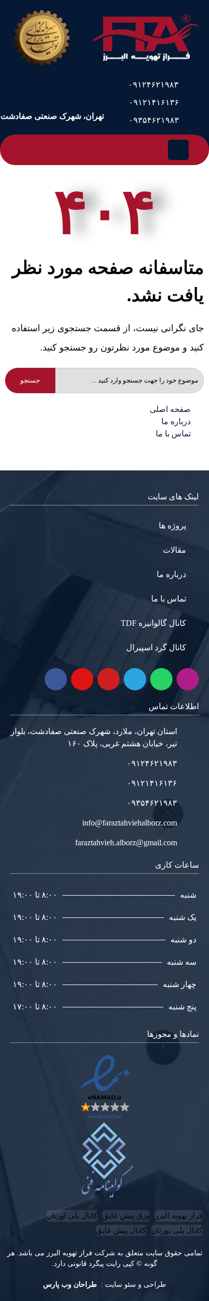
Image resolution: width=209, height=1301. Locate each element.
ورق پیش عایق (126, 1216)
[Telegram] (135, 679)
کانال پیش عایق (121, 1230)
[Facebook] (56, 679)
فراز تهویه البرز (178, 1216)
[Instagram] (188, 679)
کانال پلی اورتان (72, 1216)
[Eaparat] (82, 679)
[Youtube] (108, 679)
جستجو (30, 380)
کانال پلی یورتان (176, 1230)
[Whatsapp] (161, 679)
